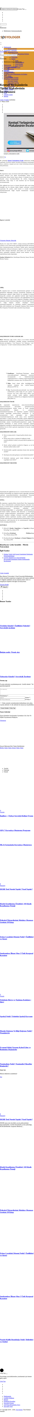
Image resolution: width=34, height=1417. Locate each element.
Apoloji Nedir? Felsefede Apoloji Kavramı (16, 1016)
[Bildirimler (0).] (1, 26)
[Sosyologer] (10, 40)
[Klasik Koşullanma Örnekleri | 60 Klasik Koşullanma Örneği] (7, 900)
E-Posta (28, 699)
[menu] (1, 44)
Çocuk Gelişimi (8, 72)
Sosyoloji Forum (9, 1403)
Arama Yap (21, 9)
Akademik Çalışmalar (10, 67)
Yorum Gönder (5, 708)
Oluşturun (3, 720)
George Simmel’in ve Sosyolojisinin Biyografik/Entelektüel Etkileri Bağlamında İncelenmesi (17, 559)
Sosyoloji (6, 68)
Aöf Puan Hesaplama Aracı (12, 1405)
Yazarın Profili (4, 584)
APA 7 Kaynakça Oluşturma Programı (15, 830)
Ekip (5, 4)
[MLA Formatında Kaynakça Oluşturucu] (7, 841)
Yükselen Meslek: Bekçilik (8, 240)
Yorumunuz (4, 696)
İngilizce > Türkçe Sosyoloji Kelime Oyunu (16, 816)
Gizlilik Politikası (9, 1398)
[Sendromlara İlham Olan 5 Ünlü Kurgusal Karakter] (7, 949)
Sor (1, 1077)
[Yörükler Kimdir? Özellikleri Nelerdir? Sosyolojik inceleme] (16, 622)
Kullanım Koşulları (9, 1401)
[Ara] (25, 9)
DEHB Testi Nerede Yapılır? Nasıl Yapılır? (16, 889)
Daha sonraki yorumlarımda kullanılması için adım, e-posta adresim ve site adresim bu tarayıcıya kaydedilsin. (17, 704)
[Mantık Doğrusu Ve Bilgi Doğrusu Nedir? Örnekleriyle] (7, 1027)
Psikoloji (6, 70)
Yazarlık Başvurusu (9, 2)
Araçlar (2, 811)
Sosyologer (3, 51)
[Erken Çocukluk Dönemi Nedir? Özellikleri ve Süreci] (7, 933)
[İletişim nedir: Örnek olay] (16, 648)
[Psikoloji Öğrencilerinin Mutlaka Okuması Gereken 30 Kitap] (7, 916)
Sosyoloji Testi (8, 1406)
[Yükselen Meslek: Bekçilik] (16, 239)
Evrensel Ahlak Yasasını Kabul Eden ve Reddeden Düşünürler (15, 1048)
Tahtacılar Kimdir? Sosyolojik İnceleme (15, 677)
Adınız (27, 697)
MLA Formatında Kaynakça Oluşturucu (16, 845)
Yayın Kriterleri (12, 49)
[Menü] (1, 42)
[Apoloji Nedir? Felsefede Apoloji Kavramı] (7, 1013)
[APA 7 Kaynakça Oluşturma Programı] (7, 827)
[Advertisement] (17, 206)
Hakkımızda (7, 47)
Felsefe (6, 73)
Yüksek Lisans (8, 77)
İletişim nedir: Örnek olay (10, 652)
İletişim (6, 78)
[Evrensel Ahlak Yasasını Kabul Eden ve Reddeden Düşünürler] (7, 1044)
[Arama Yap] (1, 7)
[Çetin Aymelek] (4, 571)
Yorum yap (3, 680)
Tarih (5, 75)
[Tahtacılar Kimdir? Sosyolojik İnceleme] (16, 673)
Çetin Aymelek (4, 100)
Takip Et (4, 587)
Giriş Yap (3, 24)
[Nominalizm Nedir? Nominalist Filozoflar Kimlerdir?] (7, 1060)
